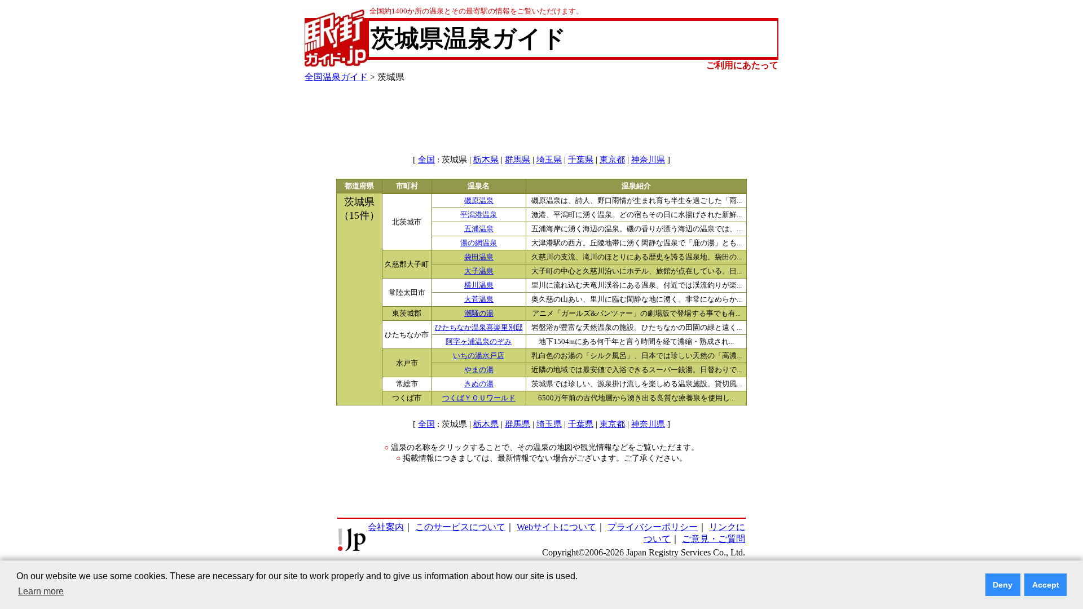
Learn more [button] (41, 591)
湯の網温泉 (478, 243)
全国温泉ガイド (336, 77)
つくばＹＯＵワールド (479, 398)
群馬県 (517, 159)
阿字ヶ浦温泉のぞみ (479, 342)
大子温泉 (479, 271)
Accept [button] (1045, 584)
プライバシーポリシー (652, 527)
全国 (426, 159)
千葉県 (580, 159)
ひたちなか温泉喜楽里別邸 (479, 328)
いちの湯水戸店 (478, 356)
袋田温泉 (479, 257)
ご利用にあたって (742, 65)
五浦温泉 (479, 229)
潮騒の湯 (479, 313)
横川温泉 (479, 285)
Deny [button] (1002, 584)
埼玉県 (549, 159)
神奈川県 (648, 159)
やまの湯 (479, 370)
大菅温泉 (479, 299)
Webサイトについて (556, 527)
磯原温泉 (479, 201)
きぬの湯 (479, 384)
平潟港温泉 (478, 215)
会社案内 (386, 527)
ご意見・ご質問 (713, 539)
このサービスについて (460, 527)
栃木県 (486, 159)
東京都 (612, 159)
